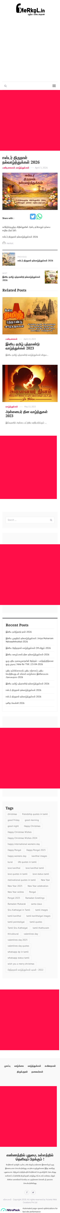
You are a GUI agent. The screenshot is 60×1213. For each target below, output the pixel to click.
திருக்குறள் (22, 1071)
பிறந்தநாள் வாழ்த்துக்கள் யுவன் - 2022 (25, 969)
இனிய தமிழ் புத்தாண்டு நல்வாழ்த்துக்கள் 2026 (27, 683)
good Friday (14, 820)
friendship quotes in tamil (35, 814)
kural (10, 862)
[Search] (51, 520)
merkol (10, 243)
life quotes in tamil (27, 862)
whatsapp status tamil (18, 957)
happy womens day (17, 856)
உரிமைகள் (7, 1199)
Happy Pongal (14, 850)
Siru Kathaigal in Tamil (19, 909)
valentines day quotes (18, 945)
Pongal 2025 (14, 897)
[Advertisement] (30, 49)
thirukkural (13, 933)
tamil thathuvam (41, 927)
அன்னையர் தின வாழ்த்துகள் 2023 (27, 414)
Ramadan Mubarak (17, 903)
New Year (45, 879)
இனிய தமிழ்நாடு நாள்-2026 (19, 631)
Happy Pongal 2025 (36, 850)
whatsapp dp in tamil (18, 951)
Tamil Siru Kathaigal (18, 927)
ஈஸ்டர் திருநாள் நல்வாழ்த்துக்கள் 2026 (23, 690)
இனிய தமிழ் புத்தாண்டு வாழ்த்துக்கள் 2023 (23, 346)
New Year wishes (16, 891)
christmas (12, 814)
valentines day (31, 933)
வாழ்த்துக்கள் (22, 167)
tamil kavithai (14, 915)
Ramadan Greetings (34, 897)
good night (13, 826)
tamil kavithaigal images (38, 915)
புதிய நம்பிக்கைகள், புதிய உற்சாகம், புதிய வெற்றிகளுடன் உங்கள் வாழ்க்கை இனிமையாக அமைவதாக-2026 (27, 674)
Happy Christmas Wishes (20, 832)
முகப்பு (7, 1065)
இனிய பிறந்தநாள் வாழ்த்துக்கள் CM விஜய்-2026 (28, 648)
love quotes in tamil (17, 873)
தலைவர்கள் (37, 1071)
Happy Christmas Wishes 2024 (22, 838)
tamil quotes (36, 921)
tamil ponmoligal (16, 921)
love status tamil (41, 873)
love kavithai (14, 867)
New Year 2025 (15, 885)
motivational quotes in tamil (22, 879)
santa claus (36, 903)
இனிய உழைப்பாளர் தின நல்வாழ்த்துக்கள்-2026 (27, 654)
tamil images (41, 909)
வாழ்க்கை (19, 1065)
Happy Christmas (32, 826)
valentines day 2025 (18, 939)
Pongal (32, 891)
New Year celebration (38, 885)
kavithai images (39, 856)
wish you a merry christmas (21, 963)
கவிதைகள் (50, 1065)
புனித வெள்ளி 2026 (15, 703)
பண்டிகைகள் (8, 167)
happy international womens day (24, 844)
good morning (32, 820)
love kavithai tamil (35, 867)
